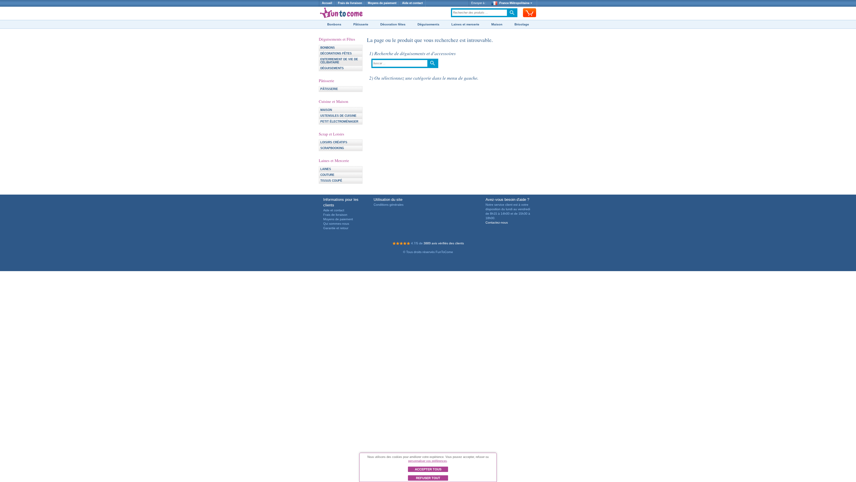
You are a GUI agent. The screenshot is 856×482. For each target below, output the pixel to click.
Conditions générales (388, 204)
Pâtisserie (360, 24)
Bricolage (521, 24)
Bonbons (334, 24)
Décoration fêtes (392, 24)
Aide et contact (412, 3)
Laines (325, 169)
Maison (496, 24)
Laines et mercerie (465, 24)
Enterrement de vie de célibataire (339, 61)
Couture (327, 175)
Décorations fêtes (336, 53)
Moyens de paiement (382, 3)
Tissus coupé (331, 180)
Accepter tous (428, 469)
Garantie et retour (335, 228)
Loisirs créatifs (333, 142)
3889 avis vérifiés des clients (444, 243)
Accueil (327, 3)
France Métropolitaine (514, 3)
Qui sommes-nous (336, 223)
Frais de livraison (350, 3)
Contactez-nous (497, 222)
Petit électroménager (339, 121)
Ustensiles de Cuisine (338, 115)
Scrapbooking (332, 148)
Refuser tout (428, 478)
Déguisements (428, 24)
